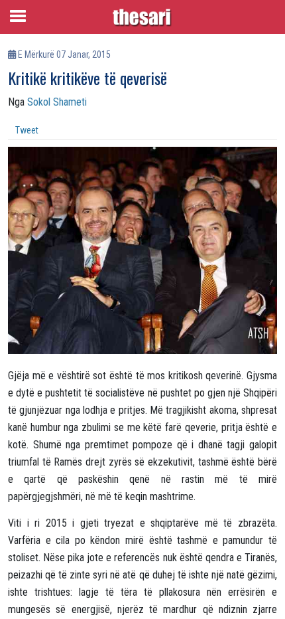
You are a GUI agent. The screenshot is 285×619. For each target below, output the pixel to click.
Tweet (26, 130)
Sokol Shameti (57, 102)
